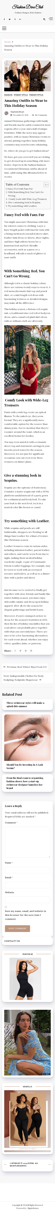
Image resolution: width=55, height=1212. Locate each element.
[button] (44, 184)
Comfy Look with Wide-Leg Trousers (27, 199)
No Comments (41, 115)
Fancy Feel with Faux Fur (20, 188)
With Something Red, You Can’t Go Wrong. (25, 194)
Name (9, 862)
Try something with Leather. (22, 206)
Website (9, 892)
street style (21, 95)
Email (9, 877)
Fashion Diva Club (27, 7)
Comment (11, 822)
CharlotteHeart (17, 112)
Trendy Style (36, 95)
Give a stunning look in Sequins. (24, 202)
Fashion (8, 95)
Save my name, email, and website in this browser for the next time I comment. (25, 915)
